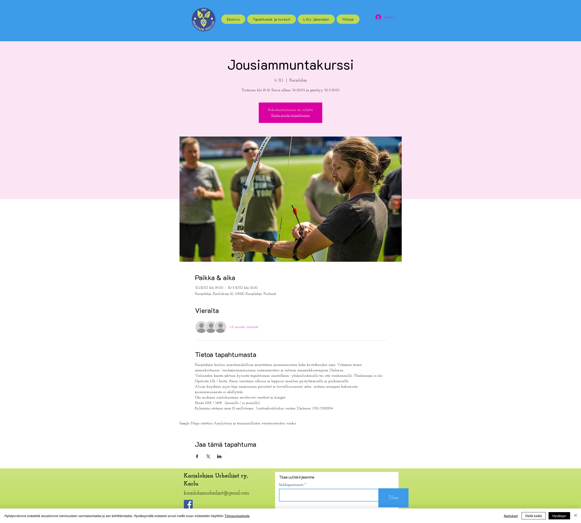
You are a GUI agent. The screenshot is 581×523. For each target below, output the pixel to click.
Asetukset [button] (511, 515)
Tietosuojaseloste (237, 515)
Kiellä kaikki (533, 515)
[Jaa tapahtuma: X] (208, 456)
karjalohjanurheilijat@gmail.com (216, 493)
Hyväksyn (559, 515)
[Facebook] (188, 504)
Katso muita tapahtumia (290, 115)
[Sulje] (575, 515)
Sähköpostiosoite (291, 485)
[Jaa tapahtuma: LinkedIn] (219, 456)
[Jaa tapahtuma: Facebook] (197, 456)
